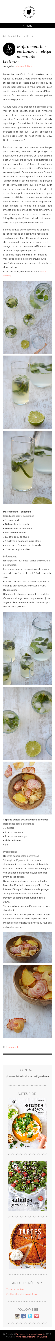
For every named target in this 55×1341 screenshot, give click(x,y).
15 (9, 46)
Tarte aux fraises (15, 1289)
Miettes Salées (24, 66)
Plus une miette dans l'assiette (30, 1334)
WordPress (20, 1336)
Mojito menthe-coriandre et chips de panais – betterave (27, 54)
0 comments (12, 1047)
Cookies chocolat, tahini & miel (22, 1294)
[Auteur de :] (27, 1123)
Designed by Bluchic (37, 1336)
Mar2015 (9, 50)
